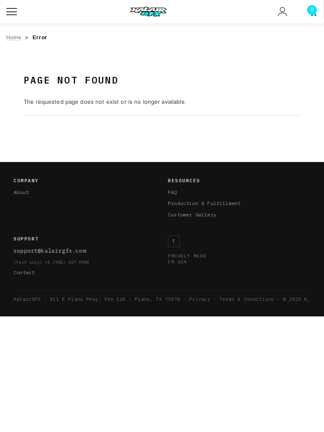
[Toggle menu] (12, 10)
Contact (24, 272)
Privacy (199, 299)
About (21, 192)
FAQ (172, 192)
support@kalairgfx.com (50, 250)
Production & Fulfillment (204, 203)
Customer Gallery (192, 214)
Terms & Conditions (246, 299)
